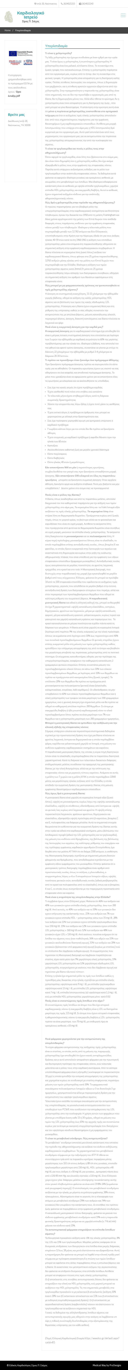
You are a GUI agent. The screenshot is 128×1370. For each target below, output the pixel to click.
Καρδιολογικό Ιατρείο (30, 15)
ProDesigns (115, 1365)
